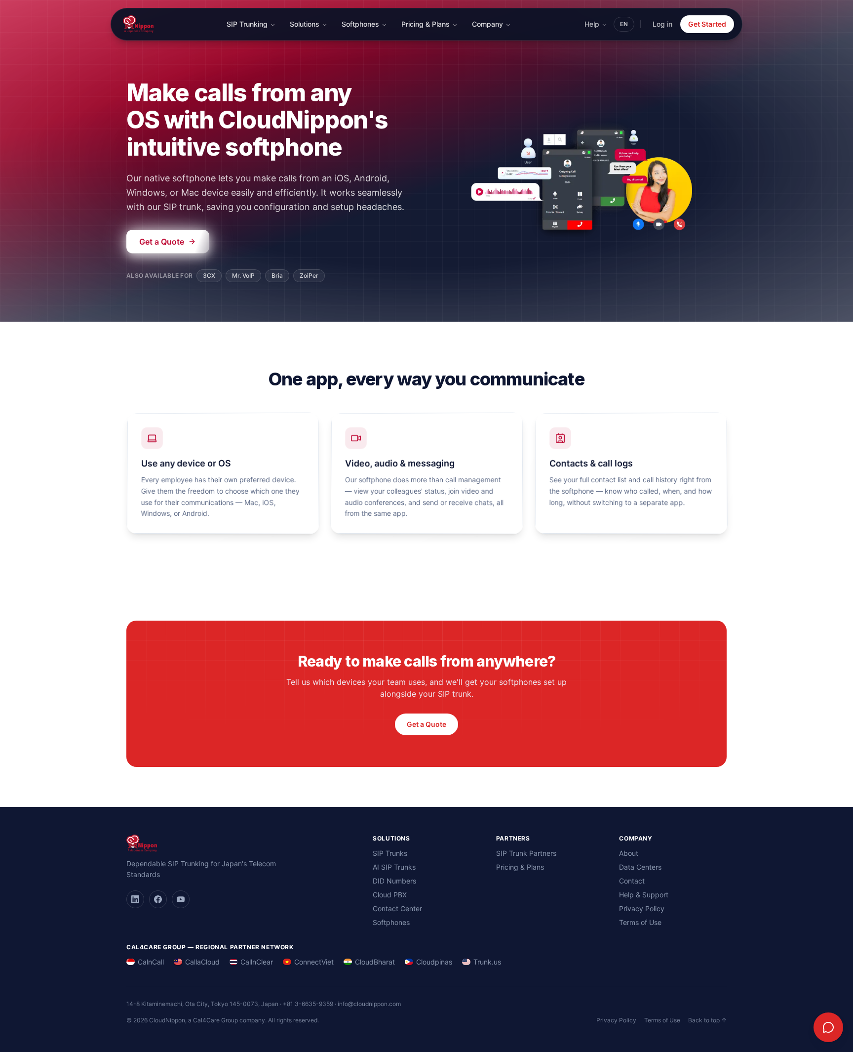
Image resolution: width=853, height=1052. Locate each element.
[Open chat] (828, 1027)
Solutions (304, 24)
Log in (662, 24)
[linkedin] (135, 899)
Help (591, 24)
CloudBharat (375, 962)
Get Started (707, 24)
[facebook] (158, 899)
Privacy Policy (641, 908)
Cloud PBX (390, 894)
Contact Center (397, 908)
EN (624, 24)
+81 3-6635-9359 (308, 1004)
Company (487, 24)
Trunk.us (487, 962)
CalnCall (151, 962)
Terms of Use (640, 922)
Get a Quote (426, 724)
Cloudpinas (434, 962)
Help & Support (643, 894)
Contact (632, 881)
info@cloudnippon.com (369, 1004)
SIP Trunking (247, 24)
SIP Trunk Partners (526, 853)
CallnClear (256, 962)
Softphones (360, 24)
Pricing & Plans (425, 24)
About (628, 853)
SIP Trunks (390, 853)
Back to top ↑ (707, 1020)
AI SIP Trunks (394, 867)
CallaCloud (202, 962)
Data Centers (640, 867)
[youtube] (181, 899)
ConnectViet (314, 962)
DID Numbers (394, 881)
